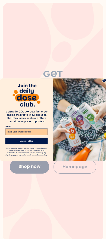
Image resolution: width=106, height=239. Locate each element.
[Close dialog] (104, 80)
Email (8, 126)
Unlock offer (26, 140)
